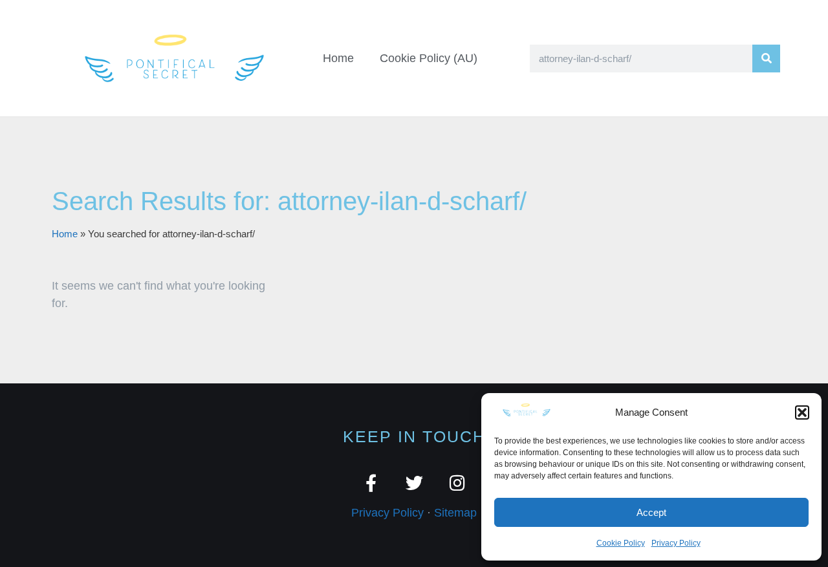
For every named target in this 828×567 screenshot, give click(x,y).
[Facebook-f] (371, 482)
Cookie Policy (620, 543)
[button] (802, 412)
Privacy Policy (676, 543)
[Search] (766, 58)
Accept (651, 512)
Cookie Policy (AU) (428, 58)
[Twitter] (414, 482)
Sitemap (455, 512)
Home (338, 58)
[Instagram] (457, 482)
